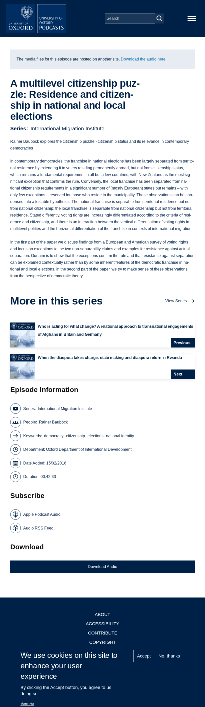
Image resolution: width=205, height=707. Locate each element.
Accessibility (102, 623)
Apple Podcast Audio (41, 514)
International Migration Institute (67, 128)
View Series (176, 301)
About (102, 614)
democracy (54, 436)
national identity (120, 436)
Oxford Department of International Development (89, 449)
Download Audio (102, 566)
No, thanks (169, 656)
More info (27, 704)
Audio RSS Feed (38, 528)
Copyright (102, 642)
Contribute (102, 633)
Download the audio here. (143, 59)
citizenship (75, 436)
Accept (144, 656)
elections (96, 436)
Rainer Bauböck (53, 422)
